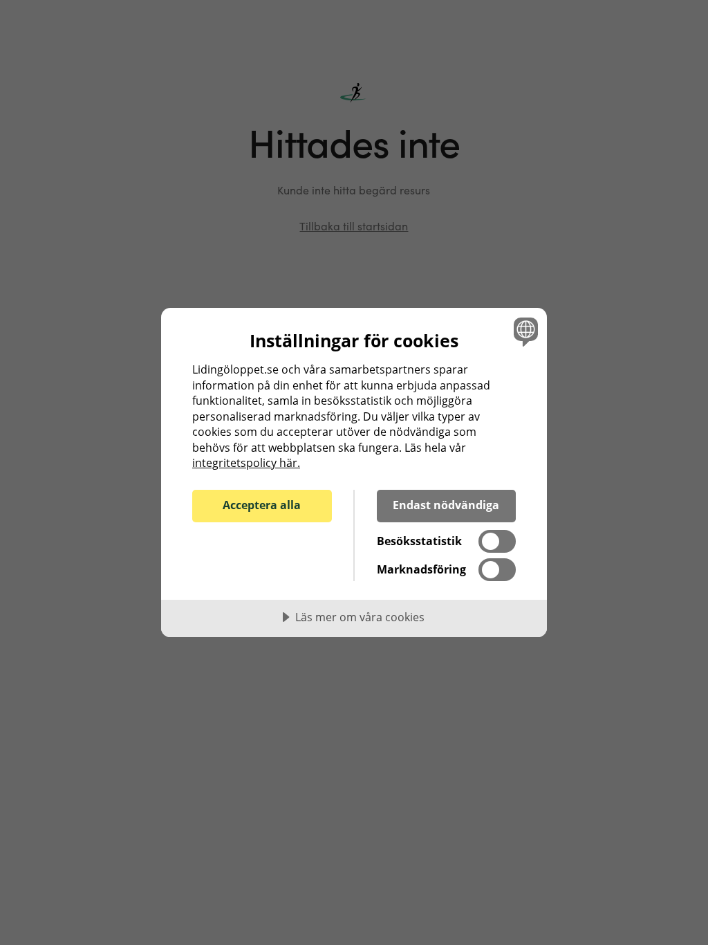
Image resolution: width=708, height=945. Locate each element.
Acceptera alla (262, 505)
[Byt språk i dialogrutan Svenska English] (524, 331)
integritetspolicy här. (246, 462)
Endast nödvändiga (446, 505)
